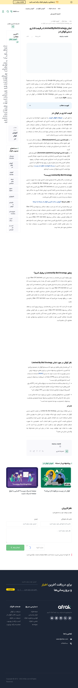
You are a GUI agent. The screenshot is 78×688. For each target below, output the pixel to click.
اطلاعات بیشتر (20, 2)
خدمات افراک (52, 9)
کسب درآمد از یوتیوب (13, 621)
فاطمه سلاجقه (64, 36)
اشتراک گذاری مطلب (13, 24)
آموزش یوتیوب (29, 9)
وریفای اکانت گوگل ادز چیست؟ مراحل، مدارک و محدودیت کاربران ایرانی (4, 114)
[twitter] (70, 618)
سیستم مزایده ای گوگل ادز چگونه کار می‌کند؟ (5, 52)
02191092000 (64, 643)
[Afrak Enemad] (67, 651)
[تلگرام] (34, 451)
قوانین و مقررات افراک (31, 618)
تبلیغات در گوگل (15, 612)
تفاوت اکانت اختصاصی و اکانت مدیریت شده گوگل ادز (4, 97)
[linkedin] (56, 618)
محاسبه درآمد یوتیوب (13, 625)
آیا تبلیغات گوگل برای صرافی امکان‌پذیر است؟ (4, 66)
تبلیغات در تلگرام (15, 618)
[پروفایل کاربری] (3, 11)
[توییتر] (40, 451)
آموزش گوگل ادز (40, 9)
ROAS (41, 374)
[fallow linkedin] (46, 446)
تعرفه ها (35, 625)
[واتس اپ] (30, 451)
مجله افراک (64, 21)
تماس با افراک (33, 621)
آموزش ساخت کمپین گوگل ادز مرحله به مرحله (47, 202)
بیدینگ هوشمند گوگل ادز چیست (44, 166)
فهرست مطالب (64, 106)
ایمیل (36, 519)
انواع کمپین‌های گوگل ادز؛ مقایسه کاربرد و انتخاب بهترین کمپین (4, 81)
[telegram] (65, 618)
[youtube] (52, 618)
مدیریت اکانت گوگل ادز (13, 615)
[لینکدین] (43, 451)
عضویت (10, 589)
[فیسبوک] (37, 451)
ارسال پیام (16, 547)
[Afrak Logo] (56, 607)
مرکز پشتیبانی (33, 615)
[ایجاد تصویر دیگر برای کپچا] (27, 545)
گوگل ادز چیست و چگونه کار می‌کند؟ (57, 491)
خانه (59, 9)
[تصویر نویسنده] (70, 36)
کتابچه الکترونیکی (55, 14)
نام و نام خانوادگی (66, 519)
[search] (8, 11)
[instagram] (61, 618)
